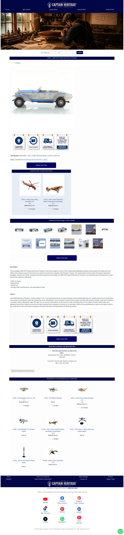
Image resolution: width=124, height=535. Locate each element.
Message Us (62, 522)
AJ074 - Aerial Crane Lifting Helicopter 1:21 (29, 200)
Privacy (110, 477)
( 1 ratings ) (17, 63)
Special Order (81, 9)
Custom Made (53, 9)
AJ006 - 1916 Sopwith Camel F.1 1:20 (24, 398)
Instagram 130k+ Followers (79, 502)
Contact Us (83, 479)
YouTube (45, 502)
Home (7, 9)
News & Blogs (83, 477)
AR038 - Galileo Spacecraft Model (53, 460)
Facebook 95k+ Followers (62, 502)
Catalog (8, 479)
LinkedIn (79, 512)
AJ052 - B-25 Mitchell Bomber (53, 398)
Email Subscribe (79, 522)
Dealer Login (110, 479)
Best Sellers (26, 9)
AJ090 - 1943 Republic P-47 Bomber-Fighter (24, 430)
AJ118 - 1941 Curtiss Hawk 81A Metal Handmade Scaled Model (53, 200)
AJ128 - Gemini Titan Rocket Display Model (24, 461)
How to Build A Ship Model (43, 479)
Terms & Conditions (43, 477)
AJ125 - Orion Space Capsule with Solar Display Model (82, 430)
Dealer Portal (110, 9)
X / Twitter (45, 522)
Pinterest (62, 512)
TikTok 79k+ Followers (45, 512)
